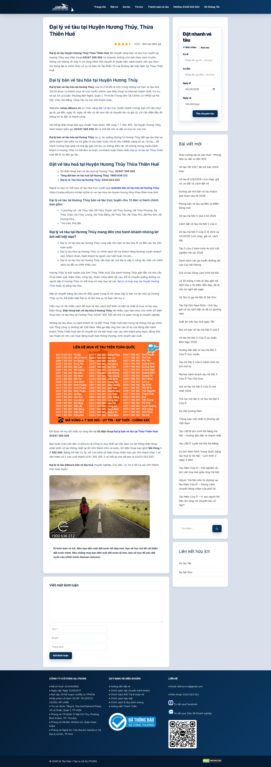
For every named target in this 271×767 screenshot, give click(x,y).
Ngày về (187, 98)
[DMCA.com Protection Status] (212, 761)
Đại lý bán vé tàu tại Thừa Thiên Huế (136, 431)
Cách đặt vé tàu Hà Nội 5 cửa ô (198, 223)
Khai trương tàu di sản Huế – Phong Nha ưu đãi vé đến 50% (200, 157)
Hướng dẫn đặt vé (120, 686)
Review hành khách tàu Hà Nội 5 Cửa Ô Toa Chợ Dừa (198, 376)
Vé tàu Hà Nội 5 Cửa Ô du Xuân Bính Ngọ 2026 (197, 339)
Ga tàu (126, 6)
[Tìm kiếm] (217, 528)
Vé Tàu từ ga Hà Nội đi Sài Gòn (197, 297)
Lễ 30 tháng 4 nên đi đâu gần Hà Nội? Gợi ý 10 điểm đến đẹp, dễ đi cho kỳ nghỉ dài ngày (199, 285)
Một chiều (191, 47)
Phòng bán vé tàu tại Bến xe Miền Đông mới (199, 206)
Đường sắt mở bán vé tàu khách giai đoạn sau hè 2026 (198, 193)
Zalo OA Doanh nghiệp (199, 713)
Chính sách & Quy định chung (127, 702)
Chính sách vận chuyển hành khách (130, 690)
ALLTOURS (91, 761)
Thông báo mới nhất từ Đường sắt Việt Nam (199, 421)
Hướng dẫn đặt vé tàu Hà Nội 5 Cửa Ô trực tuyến (197, 352)
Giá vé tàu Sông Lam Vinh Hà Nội (199, 272)
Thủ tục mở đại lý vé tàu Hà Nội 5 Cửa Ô (199, 401)
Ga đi (185, 54)
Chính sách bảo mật (122, 698)
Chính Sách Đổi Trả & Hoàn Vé (127, 694)
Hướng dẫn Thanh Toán (124, 706)
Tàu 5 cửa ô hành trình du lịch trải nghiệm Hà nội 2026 (199, 250)
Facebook (191, 704)
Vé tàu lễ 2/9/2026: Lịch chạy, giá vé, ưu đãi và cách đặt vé (199, 181)
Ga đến (186, 68)
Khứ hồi (205, 47)
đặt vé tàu (105, 108)
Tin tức (139, 6)
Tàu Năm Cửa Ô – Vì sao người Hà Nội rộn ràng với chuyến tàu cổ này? (199, 501)
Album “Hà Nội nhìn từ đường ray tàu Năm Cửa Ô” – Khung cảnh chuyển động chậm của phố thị (198, 484)
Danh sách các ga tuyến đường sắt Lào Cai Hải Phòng (199, 262)
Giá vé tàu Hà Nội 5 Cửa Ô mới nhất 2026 (197, 388)
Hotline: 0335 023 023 (186, 6)
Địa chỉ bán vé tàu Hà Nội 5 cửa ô (199, 329)
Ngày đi (187, 83)
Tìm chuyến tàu (205, 113)
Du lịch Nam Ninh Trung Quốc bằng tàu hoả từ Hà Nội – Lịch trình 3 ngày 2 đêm (200, 456)
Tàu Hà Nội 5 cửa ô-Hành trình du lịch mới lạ (199, 364)
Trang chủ (100, 6)
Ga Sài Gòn (185, 572)
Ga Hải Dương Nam (190, 411)
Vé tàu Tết (185, 563)
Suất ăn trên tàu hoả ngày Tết (196, 321)
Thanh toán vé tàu (158, 6)
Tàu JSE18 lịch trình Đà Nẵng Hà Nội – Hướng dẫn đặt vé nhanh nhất (200, 433)
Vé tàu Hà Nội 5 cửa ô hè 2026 (197, 215)
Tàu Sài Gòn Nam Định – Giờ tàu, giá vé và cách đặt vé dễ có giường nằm (200, 309)
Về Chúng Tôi (211, 6)
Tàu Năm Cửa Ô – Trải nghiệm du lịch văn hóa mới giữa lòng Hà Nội (199, 470)
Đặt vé (114, 6)
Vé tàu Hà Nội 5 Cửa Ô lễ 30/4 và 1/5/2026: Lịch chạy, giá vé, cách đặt (199, 236)
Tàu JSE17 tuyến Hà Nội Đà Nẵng (198, 443)
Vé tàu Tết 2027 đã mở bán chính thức (198, 169)
